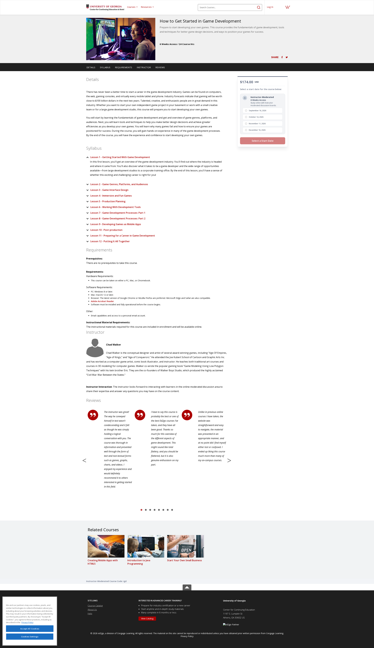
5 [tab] (158, 510)
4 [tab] (154, 510)
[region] (29, 621)
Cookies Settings (29, 636)
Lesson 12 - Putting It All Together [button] (110, 241)
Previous (84, 460)
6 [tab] (163, 510)
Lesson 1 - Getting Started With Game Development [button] (120, 157)
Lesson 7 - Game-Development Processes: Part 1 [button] (117, 212)
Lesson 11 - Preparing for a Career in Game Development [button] (122, 235)
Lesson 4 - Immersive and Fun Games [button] (111, 195)
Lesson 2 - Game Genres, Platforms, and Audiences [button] (119, 184)
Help (90, 613)
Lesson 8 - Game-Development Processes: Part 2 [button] (117, 218)
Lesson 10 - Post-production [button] (106, 230)
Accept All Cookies (29, 628)
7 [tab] (167, 510)
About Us (92, 609)
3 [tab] (150, 510)
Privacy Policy (187, 636)
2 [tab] (145, 510)
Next (229, 460)
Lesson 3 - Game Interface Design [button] (109, 190)
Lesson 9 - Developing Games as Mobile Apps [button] (115, 224)
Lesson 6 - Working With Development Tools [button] (115, 207)
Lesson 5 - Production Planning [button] (107, 201)
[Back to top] (187, 587)
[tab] (154, 157)
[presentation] (132, 7)
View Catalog (147, 618)
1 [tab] (141, 510)
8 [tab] (172, 510)
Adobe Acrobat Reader (102, 301)
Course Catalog (95, 605)
